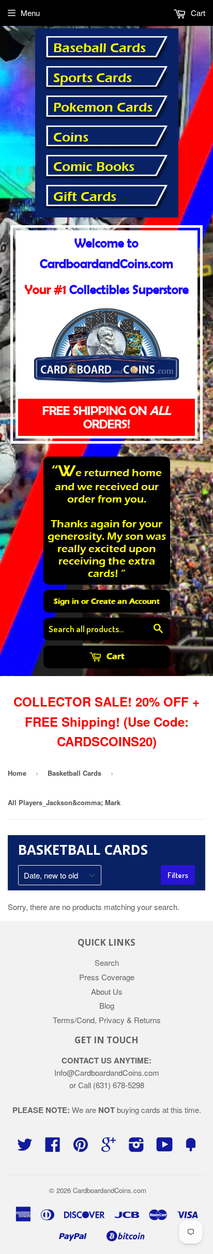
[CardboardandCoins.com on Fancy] (190, 1147)
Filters (178, 875)
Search (107, 962)
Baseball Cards (99, 48)
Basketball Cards (74, 773)
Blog (106, 1005)
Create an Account (125, 601)
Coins (70, 137)
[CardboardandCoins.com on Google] (108, 1147)
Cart (114, 656)
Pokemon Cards (103, 107)
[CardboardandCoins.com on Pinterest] (80, 1147)
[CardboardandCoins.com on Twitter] (25, 1147)
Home (17, 773)
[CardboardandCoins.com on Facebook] (52, 1147)
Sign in (66, 601)
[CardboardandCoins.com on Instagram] (136, 1147)
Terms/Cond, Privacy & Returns (107, 1019)
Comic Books (93, 167)
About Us (107, 991)
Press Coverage (106, 976)
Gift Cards (84, 197)
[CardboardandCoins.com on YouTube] (165, 1147)
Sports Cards (92, 78)
